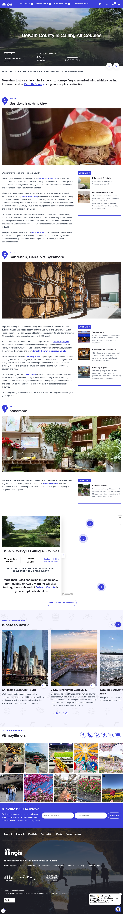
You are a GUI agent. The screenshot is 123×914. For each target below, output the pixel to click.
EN (100, 4)
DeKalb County (34, 84)
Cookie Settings (94, 865)
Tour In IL (8, 834)
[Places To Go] (49, 3)
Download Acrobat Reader (14, 891)
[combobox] (100, 4)
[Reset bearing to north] (120, 524)
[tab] (57, 713)
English (7, 900)
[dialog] (3, 910)
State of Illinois (58, 865)
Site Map (81, 865)
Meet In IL (32, 834)
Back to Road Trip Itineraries (61, 603)
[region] (107, 4)
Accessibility (46, 834)
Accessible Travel (81, 4)
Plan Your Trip (60, 4)
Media (59, 834)
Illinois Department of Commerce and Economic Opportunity (26, 865)
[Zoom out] (120, 521)
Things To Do (24, 4)
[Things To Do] (32, 3)
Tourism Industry (73, 834)
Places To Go (42, 4)
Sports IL (20, 834)
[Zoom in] (120, 517)
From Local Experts (46, 53)
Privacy (71, 865)
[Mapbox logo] (67, 593)
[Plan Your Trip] (69, 3)
